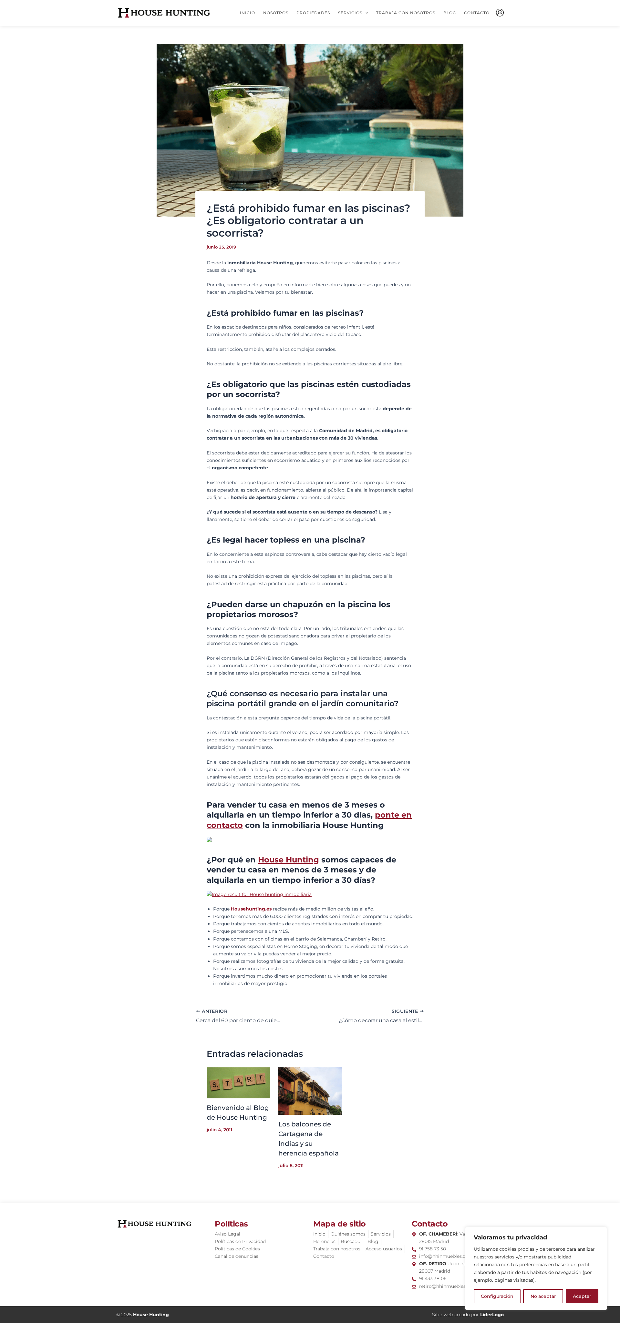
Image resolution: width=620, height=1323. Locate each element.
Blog (449, 12)
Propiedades (313, 12)
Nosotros (275, 12)
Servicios (350, 12)
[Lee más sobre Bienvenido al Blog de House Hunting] (238, 1082)
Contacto (477, 12)
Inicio (247, 12)
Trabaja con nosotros (405, 12)
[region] (536, 1268)
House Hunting (288, 859)
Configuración (497, 1296)
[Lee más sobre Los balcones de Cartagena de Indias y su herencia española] (310, 1091)
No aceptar (543, 1296)
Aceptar (582, 1296)
